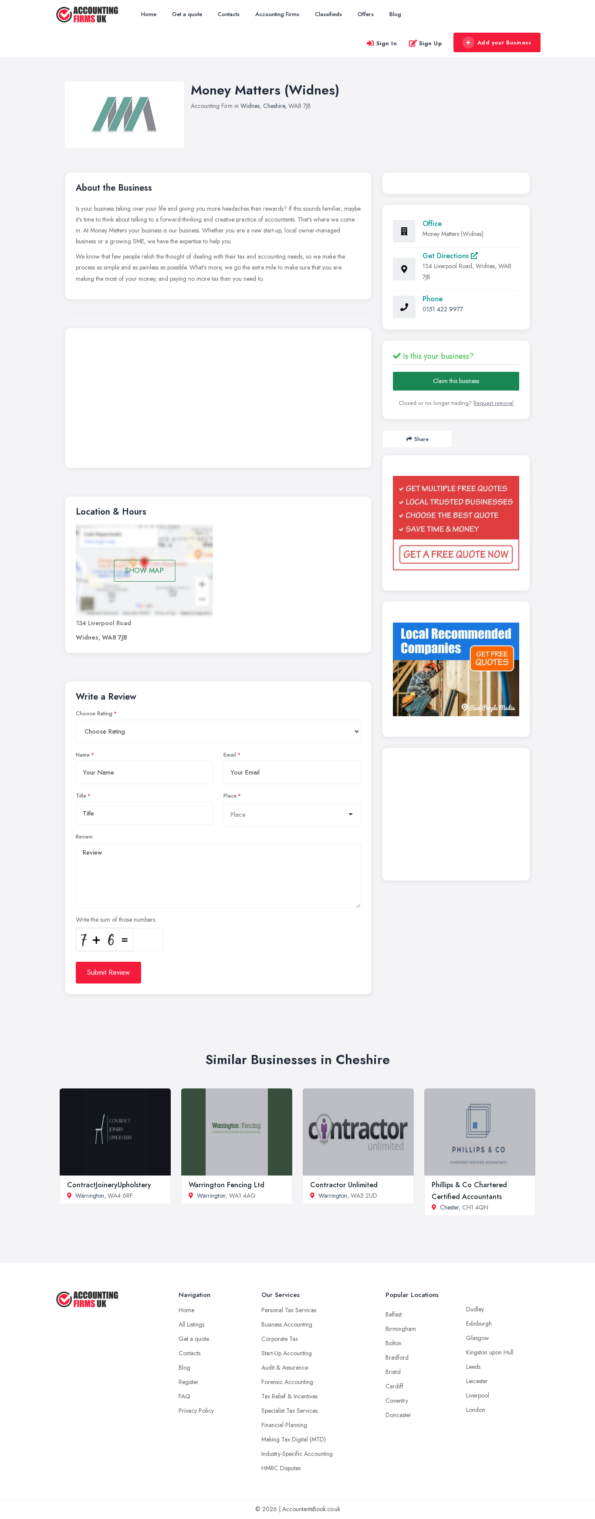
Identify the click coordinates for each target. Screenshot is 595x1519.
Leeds (473, 1366)
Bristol (393, 1371)
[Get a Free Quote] (456, 523)
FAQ (184, 1396)
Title (81, 796)
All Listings (191, 1324)
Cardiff (394, 1386)
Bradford (397, 1357)
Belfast (393, 1314)
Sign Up (430, 43)
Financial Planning (284, 1425)
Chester (449, 1207)
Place (230, 796)
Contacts (229, 14)
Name (83, 755)
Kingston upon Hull (490, 1352)
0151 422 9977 (443, 309)
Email (229, 755)
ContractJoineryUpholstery (109, 1185)
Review (84, 837)
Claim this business (456, 381)
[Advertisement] (218, 400)
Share (421, 439)
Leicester (477, 1381)
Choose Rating (94, 713)
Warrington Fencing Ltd (226, 1185)
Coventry (396, 1400)
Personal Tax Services (288, 1310)
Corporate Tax (279, 1338)
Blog (395, 14)
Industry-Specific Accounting (297, 1453)
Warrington (89, 1195)
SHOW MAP (144, 571)
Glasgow (477, 1338)
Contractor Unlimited (344, 1185)
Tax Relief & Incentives (289, 1396)
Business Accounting (286, 1324)
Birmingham (400, 1328)
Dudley (475, 1309)
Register (189, 1382)
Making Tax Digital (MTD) (293, 1439)
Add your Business (504, 42)
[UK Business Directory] (456, 669)
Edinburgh (479, 1323)
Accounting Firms (277, 14)
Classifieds (328, 14)
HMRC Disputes (281, 1468)
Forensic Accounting (287, 1382)
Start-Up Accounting (286, 1353)
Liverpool (477, 1395)
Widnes (250, 105)
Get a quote (187, 14)
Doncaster (398, 1415)
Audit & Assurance (284, 1367)
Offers (366, 14)
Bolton (393, 1343)
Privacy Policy (196, 1410)
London (475, 1409)
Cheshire (274, 105)
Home (148, 14)
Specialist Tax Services (289, 1410)
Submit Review (108, 972)
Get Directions (447, 256)
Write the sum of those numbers (115, 919)
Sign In (386, 43)
